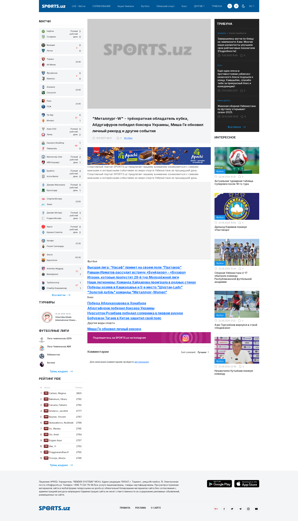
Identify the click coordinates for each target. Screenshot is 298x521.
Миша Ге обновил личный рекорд (114, 329)
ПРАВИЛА (125, 507)
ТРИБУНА (217, 6)
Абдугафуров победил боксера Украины (120, 308)
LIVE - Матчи (78, 6)
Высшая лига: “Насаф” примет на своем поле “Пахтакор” (134, 267)
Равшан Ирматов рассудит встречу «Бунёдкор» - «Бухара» (136, 272)
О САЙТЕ (156, 507)
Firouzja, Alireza (55, 458)
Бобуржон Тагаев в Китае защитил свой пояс (124, 318)
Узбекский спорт (165, 6)
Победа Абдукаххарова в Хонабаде (116, 303)
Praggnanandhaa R (57, 452)
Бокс (184, 6)
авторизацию (141, 362)
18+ (216, 508)
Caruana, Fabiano (56, 405)
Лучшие (202, 352)
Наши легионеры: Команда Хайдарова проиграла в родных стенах (141, 282)
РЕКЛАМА (140, 507)
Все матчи (58, 295)
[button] (236, 6)
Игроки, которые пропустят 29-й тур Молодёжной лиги (133, 277)
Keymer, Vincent (55, 416)
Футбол (145, 6)
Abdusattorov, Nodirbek (59, 422)
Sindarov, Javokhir (56, 411)
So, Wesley (53, 428)
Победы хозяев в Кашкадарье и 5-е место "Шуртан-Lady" (135, 287)
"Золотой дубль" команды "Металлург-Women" (127, 292)
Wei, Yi (50, 446)
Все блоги (234, 127)
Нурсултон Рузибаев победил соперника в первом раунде (135, 313)
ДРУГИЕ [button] (198, 6)
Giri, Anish (52, 434)
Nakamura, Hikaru (56, 399)
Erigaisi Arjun (53, 440)
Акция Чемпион (125, 6)
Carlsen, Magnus (55, 393)
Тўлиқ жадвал (59, 371)
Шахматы (222, 33)
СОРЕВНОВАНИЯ (101, 6)
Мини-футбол (224, 100)
